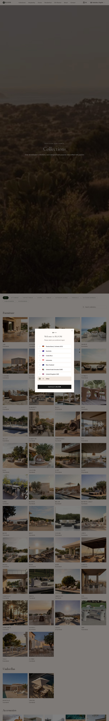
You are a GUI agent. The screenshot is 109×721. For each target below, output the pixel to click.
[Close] (72, 330)
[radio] (39, 346)
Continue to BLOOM (54, 387)
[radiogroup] (54, 362)
